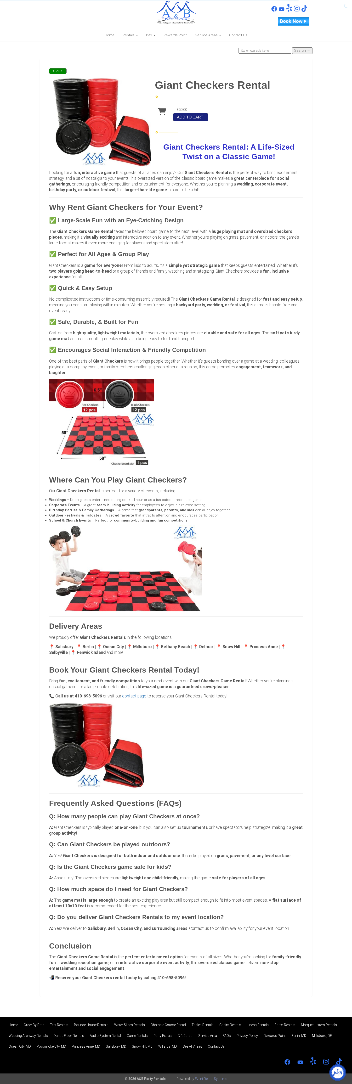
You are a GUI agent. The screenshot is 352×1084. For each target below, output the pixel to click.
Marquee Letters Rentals (319, 1025)
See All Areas (192, 1046)
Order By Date (34, 1025)
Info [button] (149, 35)
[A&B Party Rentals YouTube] (281, 10)
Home (109, 35)
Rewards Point (175, 35)
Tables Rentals (203, 1025)
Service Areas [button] (207, 35)
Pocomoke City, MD (51, 1046)
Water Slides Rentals (129, 1025)
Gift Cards (185, 1036)
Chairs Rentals (230, 1025)
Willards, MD (167, 1046)
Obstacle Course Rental (168, 1025)
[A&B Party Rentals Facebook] (274, 10)
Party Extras (162, 1036)
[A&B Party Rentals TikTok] (304, 10)
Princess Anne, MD (86, 1046)
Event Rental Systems (211, 1079)
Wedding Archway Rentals (28, 1036)
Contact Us (238, 35)
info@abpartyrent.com (68, 16)
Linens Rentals (258, 1025)
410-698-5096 (63, 7)
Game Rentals (137, 1036)
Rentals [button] (129, 35)
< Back (57, 71)
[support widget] (337, 1072)
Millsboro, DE (322, 1036)
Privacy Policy (247, 1036)
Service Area (207, 1036)
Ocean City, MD (20, 1046)
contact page (134, 696)
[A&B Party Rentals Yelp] (289, 10)
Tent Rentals (59, 1025)
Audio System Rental (105, 1036)
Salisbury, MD (116, 1046)
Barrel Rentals (284, 1025)
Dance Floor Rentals (69, 1036)
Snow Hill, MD (142, 1046)
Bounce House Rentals (91, 1025)
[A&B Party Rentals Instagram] (297, 10)
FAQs (227, 1036)
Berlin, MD (298, 1036)
